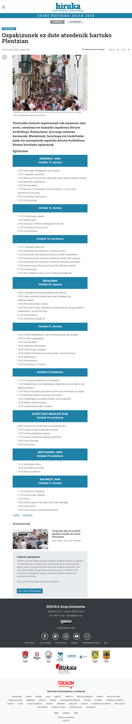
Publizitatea (61, 643)
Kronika (61, 704)
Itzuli (123, 50)
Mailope (73, 704)
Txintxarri (42, 707)
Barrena (30, 700)
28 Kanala (90, 707)
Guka (20, 704)
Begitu (42, 700)
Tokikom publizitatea (66, 717)
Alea (48, 697)
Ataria (100, 697)
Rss (106, 643)
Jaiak (16, 515)
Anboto (69, 697)
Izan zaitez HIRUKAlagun (29, 591)
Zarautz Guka (58, 707)
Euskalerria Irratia (70, 700)
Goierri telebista (115, 700)
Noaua (84, 704)
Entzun (111, 50)
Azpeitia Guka (113, 697)
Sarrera (57, 22)
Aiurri (39, 697)
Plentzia (27, 515)
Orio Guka (120, 704)
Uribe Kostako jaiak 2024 (66, 15)
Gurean (66, 713)
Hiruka (49, 704)
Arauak (74, 643)
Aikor (28, 697)
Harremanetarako (91, 643)
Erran (53, 700)
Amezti (57, 697)
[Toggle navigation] (3, 7)
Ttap (76, 713)
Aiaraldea (17, 697)
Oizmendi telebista (101, 704)
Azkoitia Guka (15, 700)
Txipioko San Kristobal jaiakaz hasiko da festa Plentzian (66, 533)
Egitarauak (75, 22)
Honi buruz (29, 643)
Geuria (87, 700)
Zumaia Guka (75, 707)
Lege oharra (45, 643)
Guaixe (10, 704)
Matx (56, 713)
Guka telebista (34, 704)
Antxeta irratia (84, 697)
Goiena (98, 700)
